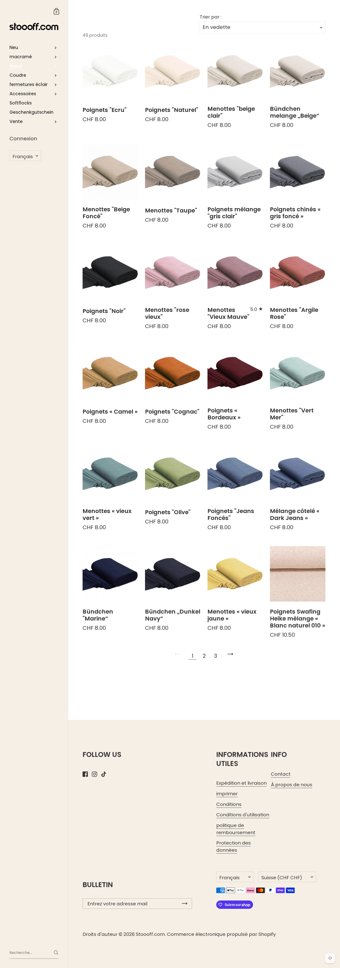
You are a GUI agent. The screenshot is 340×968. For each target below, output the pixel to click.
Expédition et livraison (241, 783)
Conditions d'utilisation (242, 814)
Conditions (228, 804)
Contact (281, 774)
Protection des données (233, 846)
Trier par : (211, 17)
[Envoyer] (56, 952)
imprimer (227, 793)
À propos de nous (291, 784)
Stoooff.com (150, 934)
